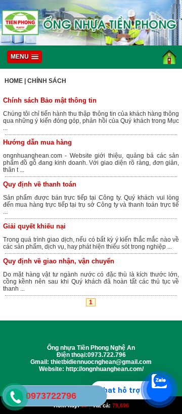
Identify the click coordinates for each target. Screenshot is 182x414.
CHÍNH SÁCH (46, 80)
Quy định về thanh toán (39, 184)
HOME (14, 80)
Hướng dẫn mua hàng (37, 142)
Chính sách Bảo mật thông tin (50, 100)
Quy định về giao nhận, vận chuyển (58, 261)
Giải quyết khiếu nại (34, 226)
